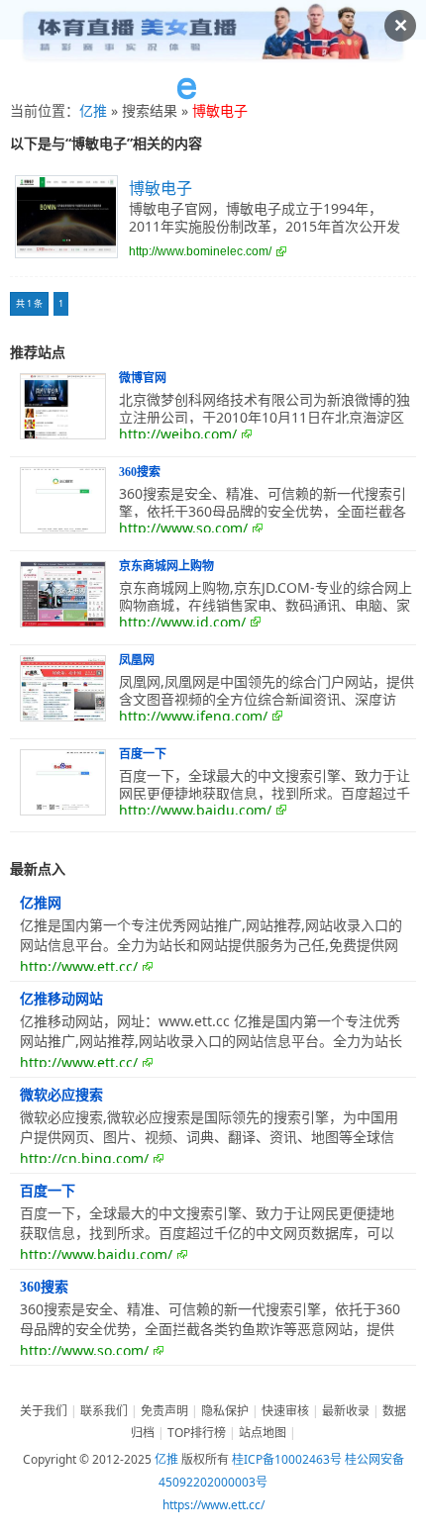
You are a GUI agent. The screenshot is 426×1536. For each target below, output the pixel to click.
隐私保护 (225, 1410)
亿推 (93, 110)
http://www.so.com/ (183, 528)
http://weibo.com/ (178, 434)
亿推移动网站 (61, 999)
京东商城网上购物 (166, 566)
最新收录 (346, 1410)
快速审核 (285, 1410)
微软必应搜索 (61, 1095)
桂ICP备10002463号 (287, 1459)
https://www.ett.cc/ (213, 1504)
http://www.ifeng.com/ (193, 716)
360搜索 (139, 472)
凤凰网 (137, 660)
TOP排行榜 (196, 1432)
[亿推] (213, 89)
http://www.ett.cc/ (79, 966)
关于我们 (43, 1410)
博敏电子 (160, 188)
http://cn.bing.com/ (84, 1158)
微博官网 (142, 378)
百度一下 (142, 754)
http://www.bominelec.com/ (200, 251)
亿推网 (40, 903)
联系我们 (104, 1410)
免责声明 (164, 1410)
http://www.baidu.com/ (195, 810)
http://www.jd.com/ (182, 622)
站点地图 (262, 1432)
